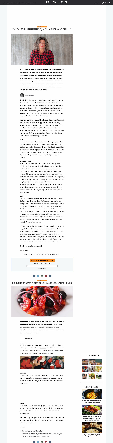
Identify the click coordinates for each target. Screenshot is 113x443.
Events (34, 3)
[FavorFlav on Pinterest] (110, 3)
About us (96, 3)
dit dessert (43, 348)
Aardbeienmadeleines (42, 378)
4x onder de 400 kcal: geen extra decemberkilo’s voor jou (42, 434)
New (3, 3)
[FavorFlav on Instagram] (105, 3)
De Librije (55, 350)
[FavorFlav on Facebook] (103, 3)
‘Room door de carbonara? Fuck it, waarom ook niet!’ (40, 254)
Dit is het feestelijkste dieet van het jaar (35, 436)
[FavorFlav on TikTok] (108, 3)
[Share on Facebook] (34, 277)
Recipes (23, 3)
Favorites (9, 3)
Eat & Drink (16, 3)
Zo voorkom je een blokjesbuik (32, 431)
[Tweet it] (38, 277)
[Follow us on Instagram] (42, 277)
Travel (29, 3)
